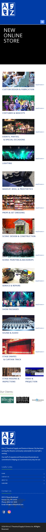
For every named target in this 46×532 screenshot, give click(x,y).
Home (3, 473)
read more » (40, 85)
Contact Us (5, 477)
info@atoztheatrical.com (14, 505)
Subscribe (4, 483)
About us (4, 480)
